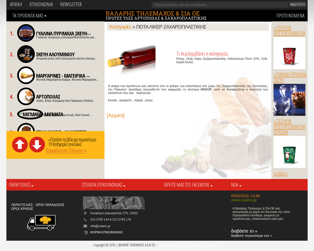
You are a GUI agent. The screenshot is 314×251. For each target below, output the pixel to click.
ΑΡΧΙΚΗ (16, 4)
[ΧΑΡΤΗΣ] (114, 202)
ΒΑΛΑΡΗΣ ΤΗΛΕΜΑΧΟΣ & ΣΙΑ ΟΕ (153, 13)
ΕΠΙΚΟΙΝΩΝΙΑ (41, 4)
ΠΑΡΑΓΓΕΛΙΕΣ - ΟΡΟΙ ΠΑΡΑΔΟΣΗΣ (37, 205)
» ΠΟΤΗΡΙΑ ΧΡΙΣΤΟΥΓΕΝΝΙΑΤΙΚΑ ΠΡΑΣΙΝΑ (289, 126)
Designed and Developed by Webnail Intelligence (190, 244)
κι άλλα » (281, 173)
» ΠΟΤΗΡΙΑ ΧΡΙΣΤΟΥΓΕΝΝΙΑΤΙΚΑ (289, 30)
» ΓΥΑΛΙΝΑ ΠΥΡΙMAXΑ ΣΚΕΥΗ (290, 77)
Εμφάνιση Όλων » (66, 150)
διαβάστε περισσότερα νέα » (251, 235)
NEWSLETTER (71, 4)
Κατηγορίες (120, 27)
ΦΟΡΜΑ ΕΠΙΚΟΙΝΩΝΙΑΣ (106, 232)
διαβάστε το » (244, 231)
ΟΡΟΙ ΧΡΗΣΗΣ (22, 209)
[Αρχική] (116, 115)
